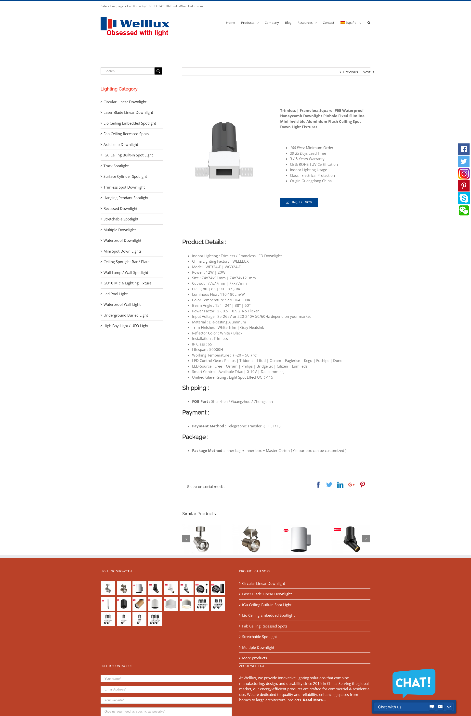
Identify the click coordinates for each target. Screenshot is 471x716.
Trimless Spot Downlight (124, 187)
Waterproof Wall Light (122, 304)
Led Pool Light (116, 293)
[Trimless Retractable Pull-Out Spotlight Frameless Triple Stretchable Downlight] (202, 604)
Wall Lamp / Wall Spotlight (126, 272)
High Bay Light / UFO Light (126, 325)
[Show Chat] (432, 706)
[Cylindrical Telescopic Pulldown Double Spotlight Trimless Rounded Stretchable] (217, 604)
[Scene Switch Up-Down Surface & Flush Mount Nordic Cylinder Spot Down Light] (170, 604)
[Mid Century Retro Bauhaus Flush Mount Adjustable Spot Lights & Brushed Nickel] (123, 588)
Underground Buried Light (126, 315)
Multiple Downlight (120, 229)
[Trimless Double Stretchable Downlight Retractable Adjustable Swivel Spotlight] (108, 619)
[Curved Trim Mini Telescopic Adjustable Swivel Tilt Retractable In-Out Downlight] (155, 588)
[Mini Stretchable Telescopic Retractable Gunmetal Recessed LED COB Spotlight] (186, 588)
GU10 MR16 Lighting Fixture (127, 283)
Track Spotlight (116, 165)
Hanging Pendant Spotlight (126, 197)
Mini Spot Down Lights (123, 251)
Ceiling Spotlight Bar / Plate (126, 261)
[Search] (368, 22)
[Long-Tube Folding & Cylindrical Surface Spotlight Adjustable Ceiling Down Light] (108, 604)
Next (366, 71)
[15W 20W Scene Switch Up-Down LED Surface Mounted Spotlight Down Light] (186, 604)
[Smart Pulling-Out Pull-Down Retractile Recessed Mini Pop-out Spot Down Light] (170, 588)
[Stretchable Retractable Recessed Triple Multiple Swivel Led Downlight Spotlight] (155, 619)
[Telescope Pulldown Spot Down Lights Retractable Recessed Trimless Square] (123, 619)
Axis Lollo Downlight (121, 144)
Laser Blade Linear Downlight (128, 112)
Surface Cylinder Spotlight (125, 176)
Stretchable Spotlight (121, 219)
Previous (350, 71)
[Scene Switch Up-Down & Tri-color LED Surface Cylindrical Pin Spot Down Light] (155, 604)
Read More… (314, 699)
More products (254, 657)
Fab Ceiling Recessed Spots (126, 133)
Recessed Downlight (120, 208)
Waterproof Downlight (122, 240)
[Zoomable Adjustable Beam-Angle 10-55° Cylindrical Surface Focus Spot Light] (217, 588)
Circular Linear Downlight (125, 101)
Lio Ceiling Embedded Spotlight (130, 123)
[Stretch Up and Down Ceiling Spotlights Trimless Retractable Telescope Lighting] (139, 619)
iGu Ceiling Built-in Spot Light (128, 155)
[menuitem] (233, 22)
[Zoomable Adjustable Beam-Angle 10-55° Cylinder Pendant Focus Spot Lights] (202, 588)
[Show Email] (440, 706)
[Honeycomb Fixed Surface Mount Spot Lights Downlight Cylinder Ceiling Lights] (123, 604)
